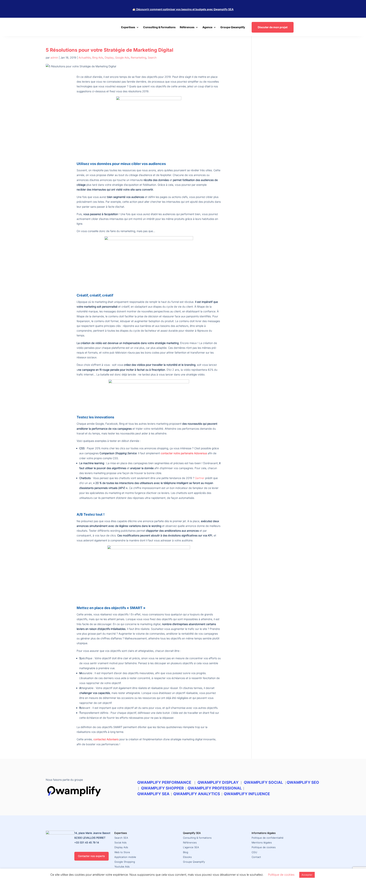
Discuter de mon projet (272, 27)
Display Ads (121, 847)
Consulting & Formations (159, 27)
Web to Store (122, 852)
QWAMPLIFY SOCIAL (263, 782)
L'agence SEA (191, 847)
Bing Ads (97, 57)
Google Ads (122, 57)
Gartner (199, 478)
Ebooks (187, 856)
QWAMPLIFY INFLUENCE (247, 794)
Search (152, 57)
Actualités (85, 57)
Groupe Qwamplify (232, 27)
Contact (256, 856)
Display (109, 57)
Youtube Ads (122, 866)
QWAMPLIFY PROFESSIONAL (215, 788)
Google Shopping (124, 861)
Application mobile (125, 856)
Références (190, 842)
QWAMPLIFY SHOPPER (162, 788)
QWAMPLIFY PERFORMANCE (164, 782)
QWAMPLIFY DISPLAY (217, 782)
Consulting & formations (197, 837)
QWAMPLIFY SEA (153, 794)
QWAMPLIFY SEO (303, 782)
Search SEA (121, 837)
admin (54, 57)
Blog (185, 852)
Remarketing (138, 57)
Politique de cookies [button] (281, 874)
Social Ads (120, 842)
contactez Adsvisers (106, 739)
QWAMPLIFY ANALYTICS (196, 794)
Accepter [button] (307, 874)
